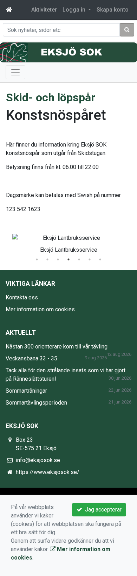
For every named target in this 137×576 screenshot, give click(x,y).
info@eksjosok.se (38, 460)
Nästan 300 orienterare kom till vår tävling (56, 346)
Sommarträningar (26, 390)
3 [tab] (57, 259)
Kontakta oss (22, 297)
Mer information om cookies (40, 309)
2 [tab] (47, 259)
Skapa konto (113, 9)
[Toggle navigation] (15, 72)
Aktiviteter (44, 9)
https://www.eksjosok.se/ (47, 472)
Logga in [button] (75, 9)
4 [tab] (68, 259)
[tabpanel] (68, 242)
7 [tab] (100, 259)
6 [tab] (89, 259)
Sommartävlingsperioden (36, 402)
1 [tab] (36, 259)
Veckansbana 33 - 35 (31, 358)
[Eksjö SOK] (68, 52)
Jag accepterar (102, 509)
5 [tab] (79, 259)
